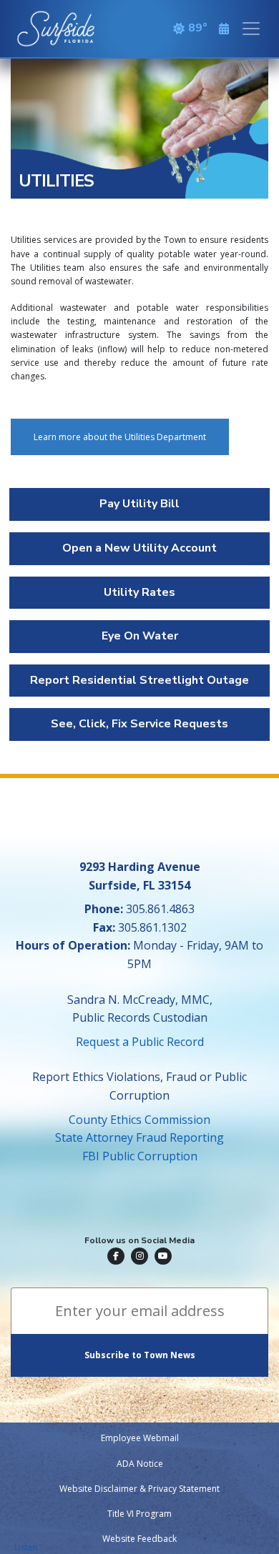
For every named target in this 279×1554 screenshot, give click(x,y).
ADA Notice (140, 1464)
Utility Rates (139, 592)
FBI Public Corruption (139, 1156)
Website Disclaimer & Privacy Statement (139, 1489)
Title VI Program (139, 1514)
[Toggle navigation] (251, 28)
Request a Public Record (140, 1042)
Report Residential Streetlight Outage (139, 680)
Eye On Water (140, 636)
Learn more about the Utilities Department (120, 437)
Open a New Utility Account (139, 548)
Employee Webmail (140, 1438)
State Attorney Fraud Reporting (139, 1137)
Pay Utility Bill (139, 504)
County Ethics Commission (139, 1119)
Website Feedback (139, 1539)
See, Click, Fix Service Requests (139, 724)
